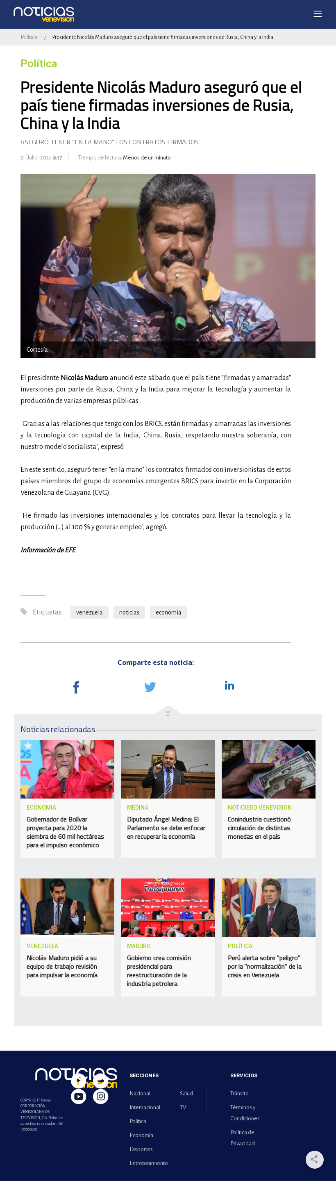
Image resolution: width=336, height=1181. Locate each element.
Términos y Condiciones (245, 1113)
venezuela (89, 612)
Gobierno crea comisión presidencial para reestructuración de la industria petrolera (159, 970)
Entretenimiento (147, 1163)
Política (28, 37)
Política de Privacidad (242, 1138)
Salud (186, 1093)
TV (183, 1107)
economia (169, 612)
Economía (141, 1135)
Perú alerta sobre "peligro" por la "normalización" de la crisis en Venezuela (265, 966)
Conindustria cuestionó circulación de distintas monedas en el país (259, 827)
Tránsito (239, 1093)
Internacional (144, 1107)
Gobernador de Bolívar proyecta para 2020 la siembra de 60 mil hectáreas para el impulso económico (65, 832)
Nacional (139, 1093)
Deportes (141, 1149)
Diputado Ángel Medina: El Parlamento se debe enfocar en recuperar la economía (166, 827)
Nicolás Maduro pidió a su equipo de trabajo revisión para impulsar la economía (62, 966)
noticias (129, 612)
